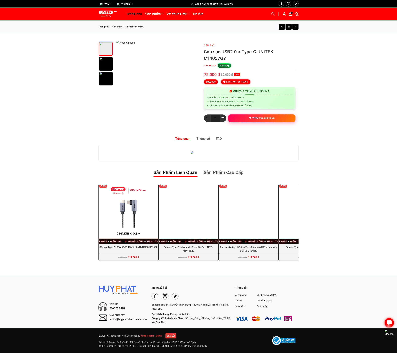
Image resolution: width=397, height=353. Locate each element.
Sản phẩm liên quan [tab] (175, 172)
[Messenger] (389, 334)
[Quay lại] (282, 27)
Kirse (143, 335)
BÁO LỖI (171, 336)
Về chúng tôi (241, 295)
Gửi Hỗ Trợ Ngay (264, 300)
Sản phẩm (153, 14)
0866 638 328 (117, 308)
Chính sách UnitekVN (267, 295)
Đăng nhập (262, 306)
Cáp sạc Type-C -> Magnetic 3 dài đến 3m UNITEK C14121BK (188, 249)
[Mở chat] (389, 322)
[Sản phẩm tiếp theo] (295, 27)
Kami (151, 335)
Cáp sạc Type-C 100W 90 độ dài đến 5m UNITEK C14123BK (128, 247)
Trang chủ (134, 14)
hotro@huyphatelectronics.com (128, 319)
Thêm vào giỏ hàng (263, 118)
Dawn (159, 335)
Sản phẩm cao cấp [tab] (223, 172)
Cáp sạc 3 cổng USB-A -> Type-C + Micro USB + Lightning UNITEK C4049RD (248, 249)
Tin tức (198, 14)
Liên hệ (238, 300)
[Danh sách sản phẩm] (288, 27)
